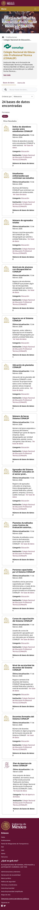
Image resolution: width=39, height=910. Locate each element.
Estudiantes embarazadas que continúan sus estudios (23, 175)
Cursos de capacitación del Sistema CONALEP (23, 619)
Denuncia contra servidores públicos (15, 899)
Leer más (23, 867)
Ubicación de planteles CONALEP (23, 366)
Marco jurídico (6, 878)
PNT (2, 847)
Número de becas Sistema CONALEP (20, 417)
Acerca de (21, 83)
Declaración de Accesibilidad (10, 875)
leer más (7, 75)
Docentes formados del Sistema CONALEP (23, 717)
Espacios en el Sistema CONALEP (22, 319)
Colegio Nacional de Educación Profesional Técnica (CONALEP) (23, 157)
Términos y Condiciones (9, 885)
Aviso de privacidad (7, 888)
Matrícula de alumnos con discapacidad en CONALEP (22, 269)
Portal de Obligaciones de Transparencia (14, 844)
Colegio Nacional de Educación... (17, 40)
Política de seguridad (8, 881)
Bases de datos (8, 83)
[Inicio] (3, 37)
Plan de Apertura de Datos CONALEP (22, 764)
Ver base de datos (19, 194)
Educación (25, 151)
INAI (2, 850)
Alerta (3, 853)
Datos (3, 837)
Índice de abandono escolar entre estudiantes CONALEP (22, 128)
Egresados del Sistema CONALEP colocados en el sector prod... (23, 471)
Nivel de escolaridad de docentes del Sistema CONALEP (23, 667)
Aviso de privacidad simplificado (12, 891)
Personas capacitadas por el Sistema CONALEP (23, 570)
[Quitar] (6, 116)
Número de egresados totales (22, 221)
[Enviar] (6, 89)
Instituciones (11, 37)
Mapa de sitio (5, 895)
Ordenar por (7, 96)
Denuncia (4, 857)
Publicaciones (5, 840)
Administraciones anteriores (10, 872)
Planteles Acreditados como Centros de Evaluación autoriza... (22, 525)
